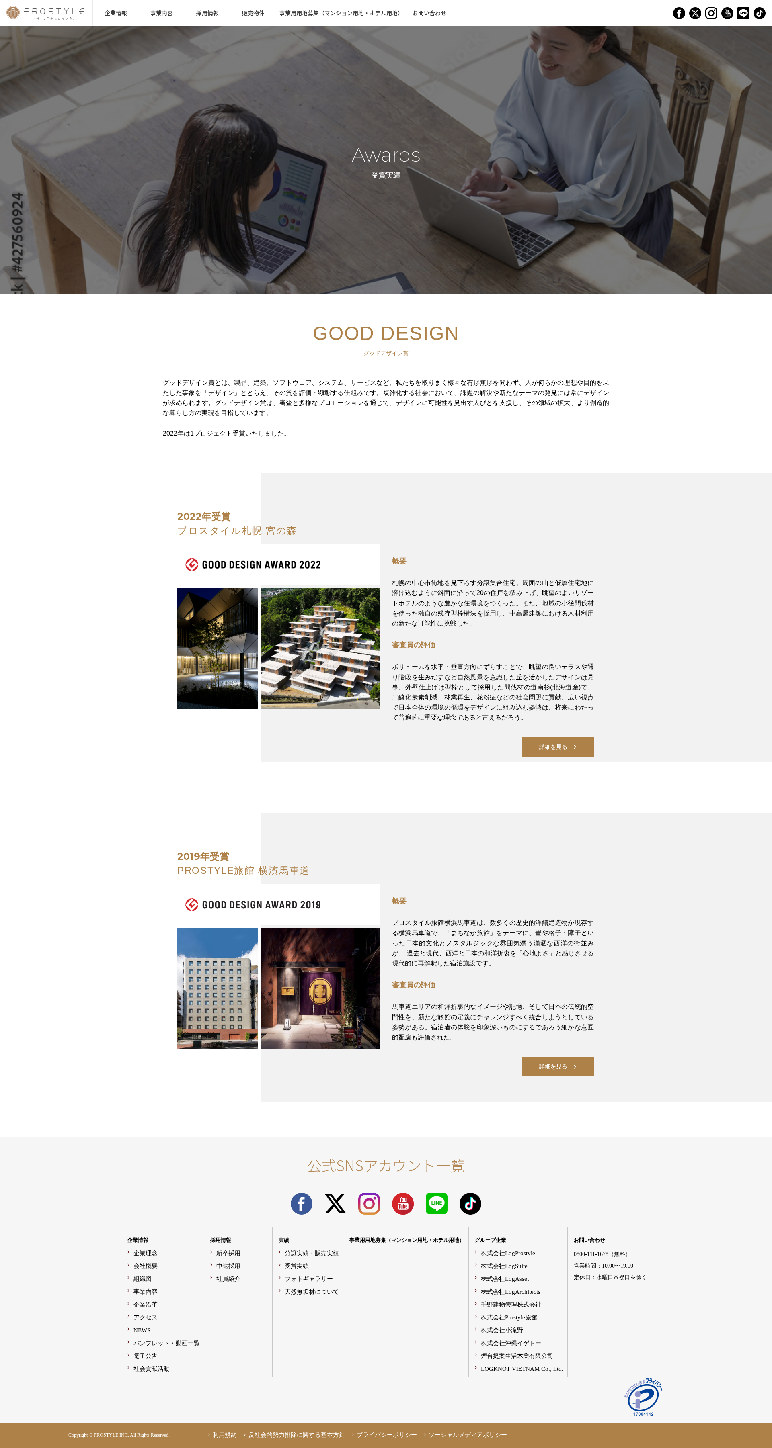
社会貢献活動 (151, 1368)
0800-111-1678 (591, 1254)
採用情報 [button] (207, 13)
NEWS (141, 1330)
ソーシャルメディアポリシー (468, 1435)
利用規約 (225, 1435)
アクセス (145, 1317)
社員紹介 (228, 1278)
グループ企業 (490, 1240)
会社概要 (145, 1265)
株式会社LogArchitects (510, 1291)
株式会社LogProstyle (508, 1253)
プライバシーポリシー (387, 1435)
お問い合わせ (589, 1240)
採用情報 (220, 1240)
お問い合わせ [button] (429, 13)
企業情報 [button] (116, 13)
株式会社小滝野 (502, 1330)
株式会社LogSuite (504, 1265)
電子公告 (145, 1355)
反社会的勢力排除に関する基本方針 (296, 1435)
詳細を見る (553, 747)
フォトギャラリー (309, 1278)
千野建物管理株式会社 (511, 1304)
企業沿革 (145, 1304)
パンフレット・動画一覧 (166, 1343)
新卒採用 (228, 1253)
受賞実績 (297, 1265)
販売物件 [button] (253, 13)
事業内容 (145, 1291)
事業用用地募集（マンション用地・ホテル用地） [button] (341, 13)
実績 (284, 1240)
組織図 (142, 1278)
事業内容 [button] (161, 13)
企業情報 (137, 1240)
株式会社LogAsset (505, 1278)
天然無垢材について (312, 1291)
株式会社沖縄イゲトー (511, 1343)
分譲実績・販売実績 (312, 1253)
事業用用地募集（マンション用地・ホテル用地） (406, 1240)
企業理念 (145, 1253)
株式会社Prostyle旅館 (509, 1317)
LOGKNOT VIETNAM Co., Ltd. (522, 1368)
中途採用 (228, 1265)
